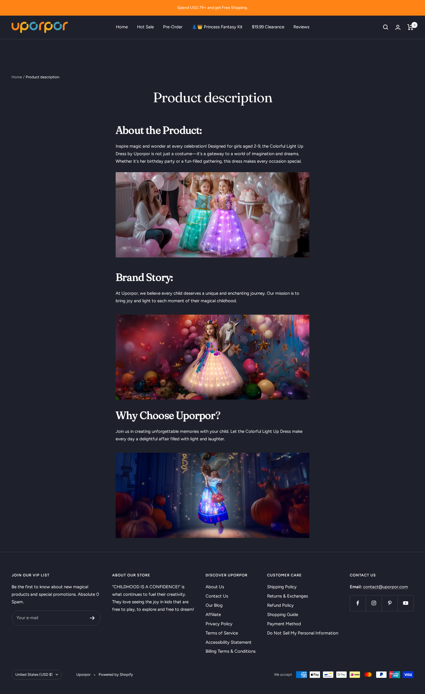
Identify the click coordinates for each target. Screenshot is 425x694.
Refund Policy (280, 605)
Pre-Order (172, 26)
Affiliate (213, 614)
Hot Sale (145, 26)
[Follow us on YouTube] (405, 603)
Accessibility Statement (229, 642)
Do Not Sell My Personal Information (302, 633)
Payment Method (284, 623)
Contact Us (217, 596)
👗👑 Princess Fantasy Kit (217, 26)
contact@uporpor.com (385, 586)
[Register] (92, 618)
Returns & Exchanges (287, 596)
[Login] (397, 27)
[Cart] (410, 27)
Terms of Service (222, 633)
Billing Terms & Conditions (231, 651)
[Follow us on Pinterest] (390, 603)
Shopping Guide (282, 614)
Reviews (301, 26)
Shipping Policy (282, 586)
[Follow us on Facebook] (358, 603)
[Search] (385, 27)
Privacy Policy (219, 623)
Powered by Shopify (116, 674)
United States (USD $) (34, 674)
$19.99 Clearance (268, 26)
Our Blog (214, 605)
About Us (215, 586)
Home (122, 26)
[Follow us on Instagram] (374, 603)
